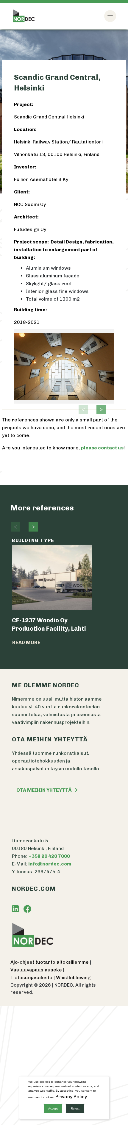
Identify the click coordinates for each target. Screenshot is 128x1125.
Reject (75, 1108)
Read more (26, 642)
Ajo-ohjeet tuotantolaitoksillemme (50, 962)
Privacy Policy (71, 1096)
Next (99, 409)
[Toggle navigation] (110, 16)
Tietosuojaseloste (32, 977)
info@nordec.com (49, 864)
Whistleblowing (73, 977)
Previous (82, 409)
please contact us (102, 448)
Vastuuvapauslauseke (36, 970)
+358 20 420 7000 (49, 856)
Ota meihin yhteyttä (44, 790)
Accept (53, 1108)
